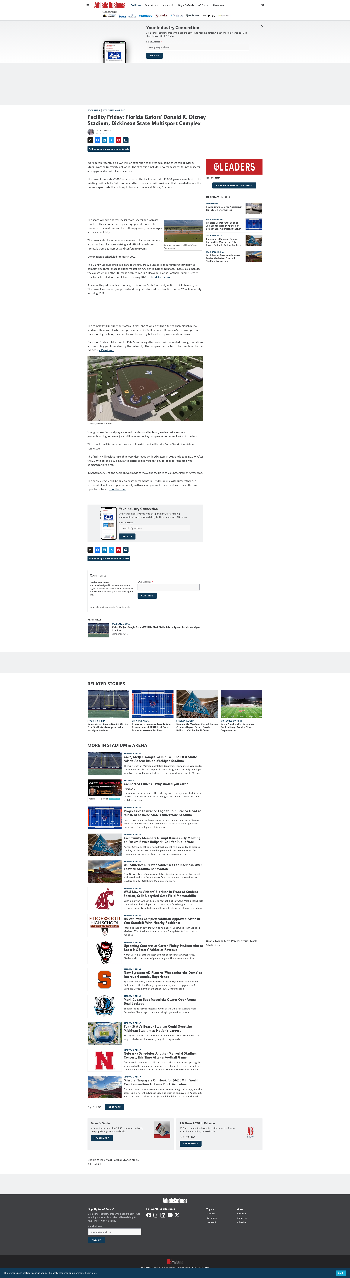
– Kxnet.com (106, 350)
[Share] (97, 140)
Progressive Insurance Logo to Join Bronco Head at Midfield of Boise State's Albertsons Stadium (223, 225)
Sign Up (154, 55)
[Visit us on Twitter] (177, 1214)
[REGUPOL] (157, 16)
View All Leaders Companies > (234, 185)
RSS (196, 1267)
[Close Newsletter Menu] (262, 26)
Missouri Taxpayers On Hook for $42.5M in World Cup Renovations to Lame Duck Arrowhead (161, 1082)
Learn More (101, 1138)
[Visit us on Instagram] (155, 1214)
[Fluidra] (188, 15)
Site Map (205, 1267)
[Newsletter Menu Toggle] (262, 5)
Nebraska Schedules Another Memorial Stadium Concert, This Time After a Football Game (160, 1055)
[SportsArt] (125, 15)
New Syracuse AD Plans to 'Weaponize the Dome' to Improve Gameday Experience (163, 975)
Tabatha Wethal (103, 130)
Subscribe (170, 1267)
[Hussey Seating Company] (204, 15)
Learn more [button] (91, 1273)
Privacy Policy (184, 1267)
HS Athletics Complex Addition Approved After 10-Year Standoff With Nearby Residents (162, 921)
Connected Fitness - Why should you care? (156, 784)
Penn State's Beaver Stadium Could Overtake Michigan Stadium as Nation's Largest (158, 1028)
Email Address (154, 42)
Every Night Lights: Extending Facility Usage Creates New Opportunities (237, 727)
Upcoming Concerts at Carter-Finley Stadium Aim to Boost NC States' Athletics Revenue (163, 948)
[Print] (90, 140)
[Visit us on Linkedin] (163, 1214)
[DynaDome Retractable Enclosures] (109, 15)
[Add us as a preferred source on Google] (126, 140)
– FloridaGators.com (160, 277)
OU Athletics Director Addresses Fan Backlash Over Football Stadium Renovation (223, 258)
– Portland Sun (117, 489)
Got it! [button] (341, 1273)
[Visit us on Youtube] (170, 1214)
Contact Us (158, 1267)
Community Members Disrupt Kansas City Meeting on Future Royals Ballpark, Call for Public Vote (222, 241)
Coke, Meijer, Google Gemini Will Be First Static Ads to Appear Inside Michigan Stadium (156, 629)
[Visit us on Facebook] (148, 1214)
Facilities (94, 110)
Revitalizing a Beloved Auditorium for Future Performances (224, 208)
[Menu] (87, 5)
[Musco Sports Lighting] (219, 16)
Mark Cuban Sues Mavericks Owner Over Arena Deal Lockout (160, 1002)
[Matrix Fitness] (172, 16)
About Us (145, 1267)
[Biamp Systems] (141, 15)
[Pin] (118, 140)
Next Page (114, 1107)
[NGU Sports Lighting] (234, 15)
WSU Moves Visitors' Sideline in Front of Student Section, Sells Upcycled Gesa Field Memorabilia (161, 894)
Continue (147, 595)
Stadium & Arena (114, 110)
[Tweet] (111, 140)
